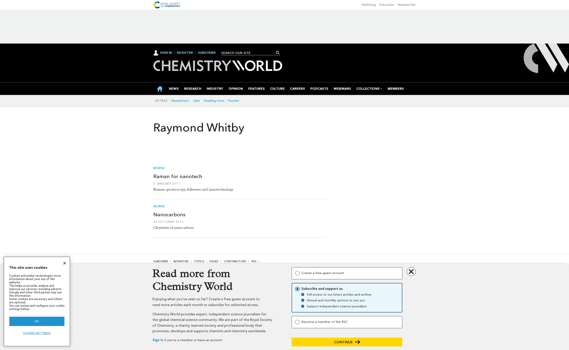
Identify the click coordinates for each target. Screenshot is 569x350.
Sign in (157, 340)
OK (37, 321)
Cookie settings (37, 333)
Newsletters (180, 101)
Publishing (369, 5)
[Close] (65, 263)
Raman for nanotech (177, 176)
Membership (407, 5)
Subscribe (207, 53)
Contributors (235, 261)
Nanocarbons (169, 214)
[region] (37, 301)
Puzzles (233, 101)
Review (158, 168)
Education (387, 5)
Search (277, 52)
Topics (199, 261)
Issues (214, 261)
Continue (343, 342)
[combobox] (249, 53)
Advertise (180, 261)
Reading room (214, 101)
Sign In (166, 53)
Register (185, 53)
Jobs (196, 101)
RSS (254, 261)
